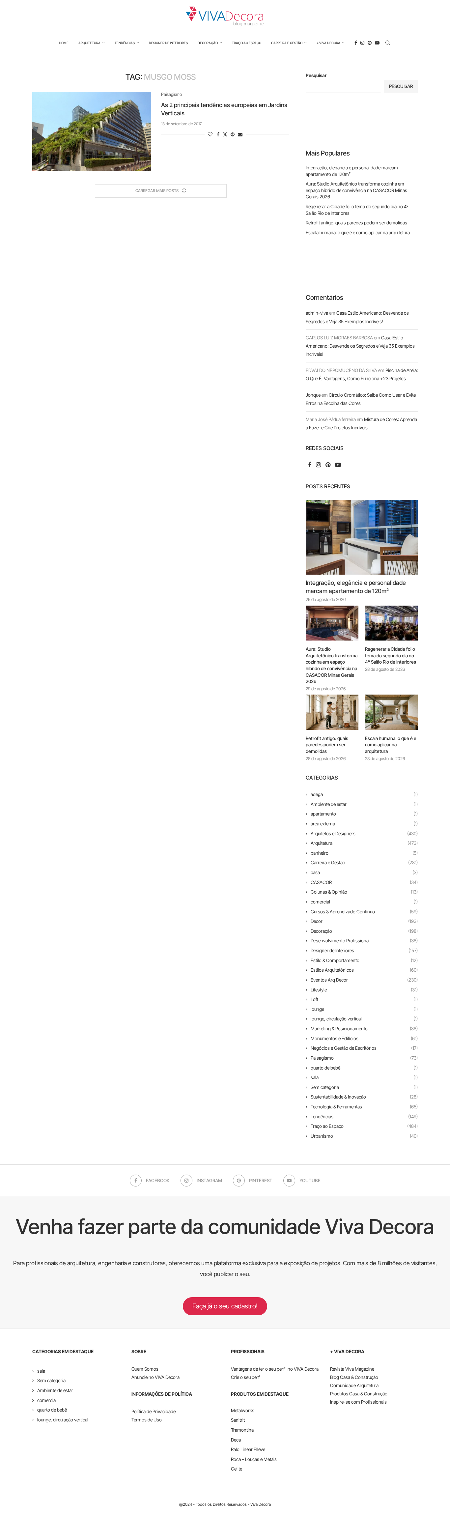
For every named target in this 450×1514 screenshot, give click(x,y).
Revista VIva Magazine (352, 1369)
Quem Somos (144, 1369)
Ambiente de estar (364, 804)
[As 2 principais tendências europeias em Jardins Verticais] (91, 131)
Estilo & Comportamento (364, 960)
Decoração (208, 43)
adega (364, 794)
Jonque (313, 395)
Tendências (125, 43)
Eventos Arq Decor (364, 980)
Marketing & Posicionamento (364, 1028)
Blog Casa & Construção (354, 1377)
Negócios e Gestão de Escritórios (364, 1048)
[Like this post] (210, 134)
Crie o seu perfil (246, 1377)
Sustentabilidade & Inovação (364, 1097)
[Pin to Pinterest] (233, 134)
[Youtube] (377, 42)
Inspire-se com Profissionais (358, 1402)
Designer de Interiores (168, 43)
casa (364, 872)
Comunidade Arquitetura (354, 1385)
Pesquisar (316, 75)
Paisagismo (364, 1058)
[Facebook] (355, 42)
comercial (364, 901)
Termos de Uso (146, 1419)
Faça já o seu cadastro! (225, 1306)
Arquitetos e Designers (364, 833)
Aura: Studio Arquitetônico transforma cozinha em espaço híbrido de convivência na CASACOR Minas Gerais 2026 (356, 190)
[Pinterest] (370, 42)
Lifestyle (364, 989)
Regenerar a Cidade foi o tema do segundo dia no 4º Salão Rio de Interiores (390, 655)
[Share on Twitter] (225, 134)
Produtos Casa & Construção (358, 1393)
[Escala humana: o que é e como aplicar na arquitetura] (391, 712)
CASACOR (364, 882)
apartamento (364, 813)
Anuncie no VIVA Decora (155, 1377)
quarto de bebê (364, 1068)
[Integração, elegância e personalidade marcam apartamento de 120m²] (362, 537)
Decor (364, 921)
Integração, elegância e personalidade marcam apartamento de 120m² (356, 586)
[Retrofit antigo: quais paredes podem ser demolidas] (332, 712)
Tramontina (242, 1430)
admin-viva (317, 313)
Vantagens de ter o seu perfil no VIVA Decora (275, 1369)
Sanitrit (238, 1420)
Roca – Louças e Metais (254, 1459)
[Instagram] (362, 42)
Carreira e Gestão (286, 43)
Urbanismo (364, 1136)
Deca (236, 1440)
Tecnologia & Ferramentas (364, 1106)
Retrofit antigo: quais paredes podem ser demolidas (356, 222)
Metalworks (242, 1410)
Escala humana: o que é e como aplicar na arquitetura (358, 232)
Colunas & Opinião (364, 892)
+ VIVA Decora (328, 43)
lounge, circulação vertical (364, 1018)
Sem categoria (364, 1087)
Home (64, 43)
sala (364, 1077)
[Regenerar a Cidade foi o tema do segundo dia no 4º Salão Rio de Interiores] (391, 623)
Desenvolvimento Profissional (364, 940)
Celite (236, 1468)
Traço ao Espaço (246, 43)
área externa (364, 823)
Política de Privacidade (153, 1411)
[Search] (387, 42)
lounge (364, 1009)
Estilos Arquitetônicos (364, 970)
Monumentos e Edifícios (364, 1038)
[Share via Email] (240, 134)
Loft (364, 999)
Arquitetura (89, 43)
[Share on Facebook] (218, 134)
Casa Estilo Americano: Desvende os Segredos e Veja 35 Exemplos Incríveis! (360, 346)
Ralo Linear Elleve (248, 1449)
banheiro (364, 853)
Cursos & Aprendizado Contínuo (364, 911)
